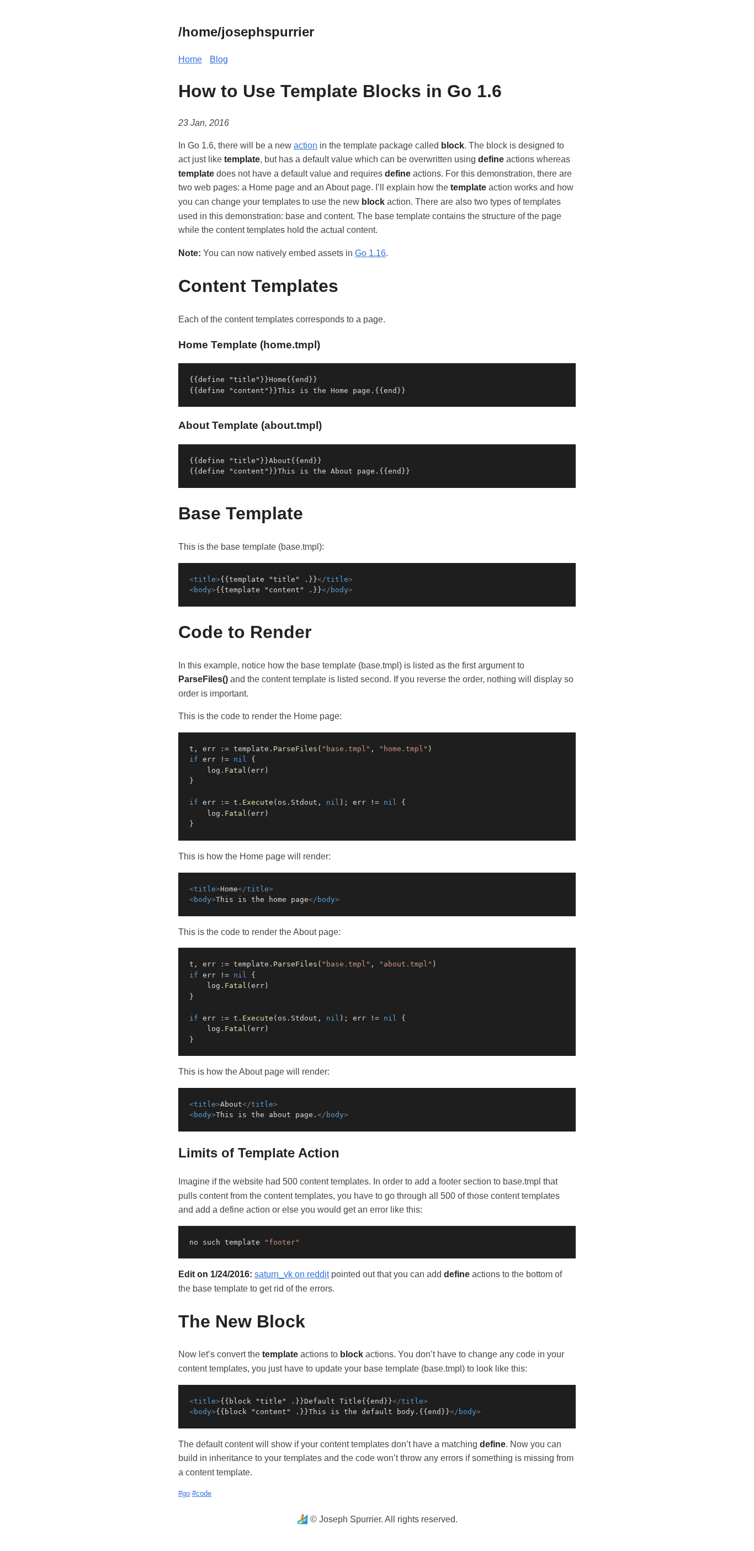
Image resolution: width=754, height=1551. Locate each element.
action (305, 145)
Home (190, 59)
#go (184, 1493)
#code (201, 1493)
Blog (219, 59)
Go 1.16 (370, 253)
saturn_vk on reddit (291, 1274)
